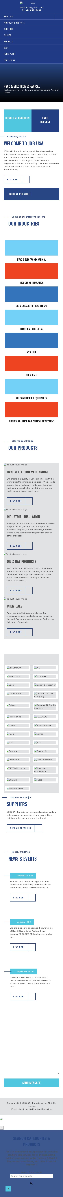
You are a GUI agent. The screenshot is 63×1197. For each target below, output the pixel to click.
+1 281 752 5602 (33, 10)
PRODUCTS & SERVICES (14, 22)
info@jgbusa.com (34, 7)
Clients (7, 35)
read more (13, 179)
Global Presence (20, 194)
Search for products (31, 1172)
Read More (16, 501)
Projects (8, 41)
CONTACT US (9, 60)
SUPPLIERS (9, 28)
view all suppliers (20, 828)
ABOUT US (8, 16)
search (50, 17)
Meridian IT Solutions (42, 1109)
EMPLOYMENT (10, 54)
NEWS (6, 47)
